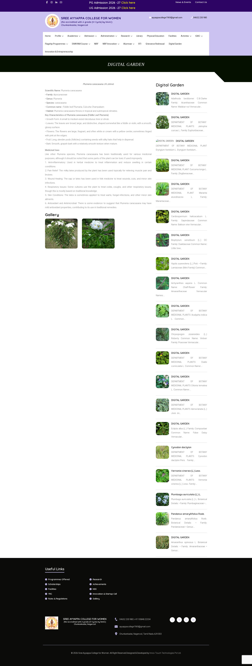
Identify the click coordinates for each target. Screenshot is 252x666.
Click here (128, 2)
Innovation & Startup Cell (105, 594)
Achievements (99, 584)
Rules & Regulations (57, 598)
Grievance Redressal (155, 44)
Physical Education (155, 36)
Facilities (172, 36)
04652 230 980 (200, 17)
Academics (73, 36)
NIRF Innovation (110, 44)
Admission (89, 36)
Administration (107, 36)
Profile (58, 36)
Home (48, 36)
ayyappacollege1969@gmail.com (167, 17)
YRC (50, 594)
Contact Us (201, 2)
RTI (139, 44)
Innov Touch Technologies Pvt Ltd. (165, 653)
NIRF (96, 44)
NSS (95, 589)
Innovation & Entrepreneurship (59, 52)
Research (125, 36)
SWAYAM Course (80, 44)
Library (139, 36)
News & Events (183, 2)
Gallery (96, 598)
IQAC (197, 36)
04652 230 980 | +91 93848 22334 (134, 619)
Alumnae (127, 44)
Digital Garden (175, 44)
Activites (185, 36)
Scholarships (54, 584)
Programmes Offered (59, 579)
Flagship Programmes (55, 44)
